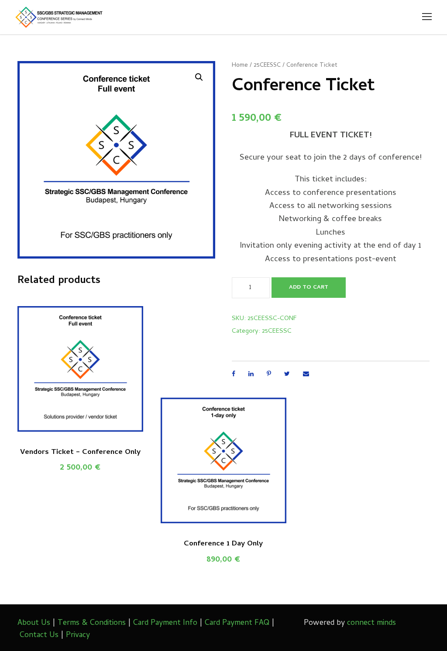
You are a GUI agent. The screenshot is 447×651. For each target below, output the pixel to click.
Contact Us (39, 635)
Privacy (78, 635)
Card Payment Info (165, 623)
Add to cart (308, 287)
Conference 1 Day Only (223, 544)
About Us (33, 623)
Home (240, 66)
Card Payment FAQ (237, 623)
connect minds (371, 623)
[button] (199, 77)
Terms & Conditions (92, 623)
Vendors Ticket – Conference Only (80, 452)
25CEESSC (267, 66)
